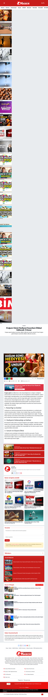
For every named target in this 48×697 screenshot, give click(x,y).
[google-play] (26, 680)
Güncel (2, 7)
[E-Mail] (12, 473)
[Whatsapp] (29, 646)
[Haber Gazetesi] (23, 3)
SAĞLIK (24, 7)
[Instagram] (19, 473)
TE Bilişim (27, 687)
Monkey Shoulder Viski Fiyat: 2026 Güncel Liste (16, 694)
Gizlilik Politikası (15, 648)
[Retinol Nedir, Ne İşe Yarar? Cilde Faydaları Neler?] (34, 515)
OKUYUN (40, 689)
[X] (21, 646)
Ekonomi (29, 7)
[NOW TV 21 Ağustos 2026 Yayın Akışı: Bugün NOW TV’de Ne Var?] (34, 500)
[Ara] (43, 3)
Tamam (4, 691)
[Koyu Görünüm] (42, 3)
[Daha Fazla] (12, 379)
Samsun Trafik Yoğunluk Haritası (11, 671)
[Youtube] (21, 473)
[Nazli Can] (7, 468)
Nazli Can (13, 467)
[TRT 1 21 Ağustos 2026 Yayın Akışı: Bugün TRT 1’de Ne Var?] (14, 485)
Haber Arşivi (7, 677)
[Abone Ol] (40, 378)
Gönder (7, 540)
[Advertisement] (24, 345)
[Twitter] (17, 473)
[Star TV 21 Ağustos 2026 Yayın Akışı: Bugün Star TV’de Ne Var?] (34, 485)
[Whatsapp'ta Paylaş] (9, 379)
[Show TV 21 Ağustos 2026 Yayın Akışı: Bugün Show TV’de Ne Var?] (14, 500)
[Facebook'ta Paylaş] (5, 379)
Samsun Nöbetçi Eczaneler (10, 668)
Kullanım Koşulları (29, 648)
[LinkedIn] (25, 646)
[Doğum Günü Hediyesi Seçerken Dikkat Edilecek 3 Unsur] (24, 365)
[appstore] (20, 680)
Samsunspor (14, 7)
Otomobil (40, 7)
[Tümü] (42, 553)
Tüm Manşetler (8, 674)
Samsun (7, 7)
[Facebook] (14, 473)
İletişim (10, 648)
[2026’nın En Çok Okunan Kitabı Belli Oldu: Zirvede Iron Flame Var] (14, 515)
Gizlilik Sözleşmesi (22, 648)
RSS (9, 683)
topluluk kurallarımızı (15, 544)
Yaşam (19, 7)
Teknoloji (34, 7)
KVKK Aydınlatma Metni (37, 648)
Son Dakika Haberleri (30, 674)
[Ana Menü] (4, 3)
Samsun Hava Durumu (30, 668)
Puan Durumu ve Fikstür (30, 671)
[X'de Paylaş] (7, 379)
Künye (7, 648)
